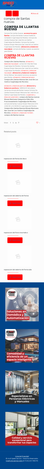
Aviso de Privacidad (22, 456)
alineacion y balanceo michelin (22, 113)
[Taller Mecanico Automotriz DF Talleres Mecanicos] (9, 6)
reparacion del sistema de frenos (16, 196)
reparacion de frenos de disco (15, 159)
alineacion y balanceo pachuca (15, 86)
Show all (35, 13)
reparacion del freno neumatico (16, 232)
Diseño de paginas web (14, 461)
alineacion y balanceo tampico (24, 73)
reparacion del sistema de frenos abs (18, 270)
